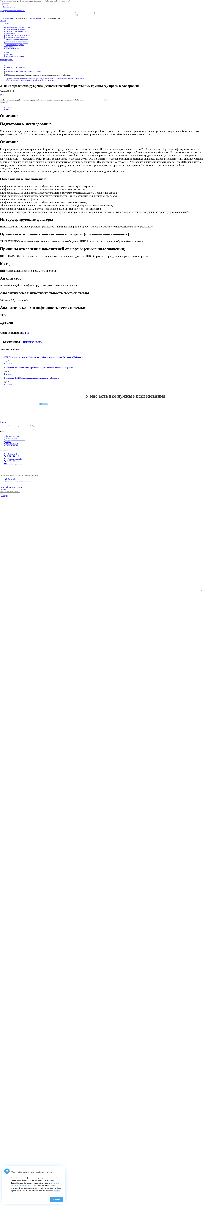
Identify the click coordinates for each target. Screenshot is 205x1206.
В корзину (4, 102)
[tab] (104, 107)
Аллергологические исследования (16, 41)
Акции (6, 52)
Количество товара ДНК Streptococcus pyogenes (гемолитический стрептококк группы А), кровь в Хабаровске (43, 100)
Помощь (5, 5)
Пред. (45, 79)
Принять (56, 1199)
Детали (7, 109)
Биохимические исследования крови (17, 27)
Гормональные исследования (14, 29)
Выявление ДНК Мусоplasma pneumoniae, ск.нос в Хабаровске (31, 378)
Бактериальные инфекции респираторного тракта (22, 71)
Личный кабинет (8, 7)
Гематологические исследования (16, 43)
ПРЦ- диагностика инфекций (15, 31)
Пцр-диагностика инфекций (14, 67)
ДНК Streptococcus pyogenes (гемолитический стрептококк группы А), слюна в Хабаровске (43, 357)
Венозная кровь (32, 341)
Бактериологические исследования (17, 35)
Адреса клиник (9, 54)
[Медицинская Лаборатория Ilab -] (12, 11)
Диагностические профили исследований (14, 46)
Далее (30, 80)
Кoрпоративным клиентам (14, 56)
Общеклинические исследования (16, 39)
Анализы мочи (9, 33)
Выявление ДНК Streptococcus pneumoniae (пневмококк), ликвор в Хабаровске (38, 367)
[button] (6, 60)
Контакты (5, 3)
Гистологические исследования (15, 37)
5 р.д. (26, 332)
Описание (8, 107)
